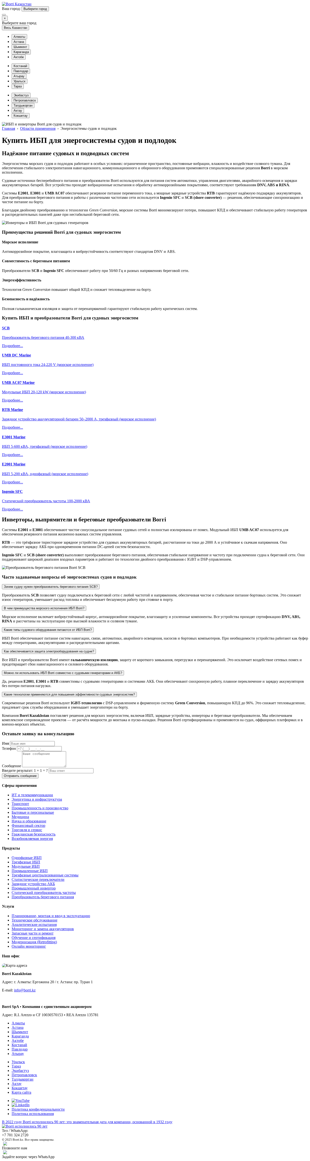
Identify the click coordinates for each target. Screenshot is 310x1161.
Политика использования (33, 1114)
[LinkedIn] (21, 1105)
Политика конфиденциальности (38, 1109)
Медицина (20, 817)
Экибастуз (21, 95)
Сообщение (11, 766)
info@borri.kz (25, 990)
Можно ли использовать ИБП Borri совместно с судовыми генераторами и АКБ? (63, 673)
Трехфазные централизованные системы (45, 875)
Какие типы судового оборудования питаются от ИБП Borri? (48, 630)
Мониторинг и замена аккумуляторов (43, 929)
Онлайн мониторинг (29, 946)
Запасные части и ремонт (33, 933)
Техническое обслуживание (34, 920)
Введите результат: (25, 770)
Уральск (19, 81)
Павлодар (21, 71)
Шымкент (20, 47)
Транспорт (20, 804)
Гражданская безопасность (33, 834)
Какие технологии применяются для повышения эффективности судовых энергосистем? (69, 694)
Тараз (18, 86)
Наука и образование (29, 821)
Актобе (19, 57)
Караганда (21, 52)
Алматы (19, 37)
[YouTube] (21, 1101)
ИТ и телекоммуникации (32, 795)
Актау (18, 110)
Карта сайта (21, 1092)
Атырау (19, 76)
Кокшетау (21, 115)
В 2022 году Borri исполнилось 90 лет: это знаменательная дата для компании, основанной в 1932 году (87, 1122)
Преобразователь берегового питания (43, 897)
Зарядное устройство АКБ (33, 884)
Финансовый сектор (28, 825)
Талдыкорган (23, 105)
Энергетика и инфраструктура (37, 799)
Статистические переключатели (38, 879)
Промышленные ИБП (30, 871)
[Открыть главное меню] (4, 14)
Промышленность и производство (40, 808)
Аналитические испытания (34, 924)
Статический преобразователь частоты (44, 892)
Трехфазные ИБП (26, 862)
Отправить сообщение (20, 776)
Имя (5, 743)
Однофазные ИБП (27, 858)
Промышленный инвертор (34, 888)
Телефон (9, 748)
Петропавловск (25, 100)
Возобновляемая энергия (32, 838)
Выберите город (35, 9)
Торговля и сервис (27, 830)
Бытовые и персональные (33, 812)
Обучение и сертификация (33, 938)
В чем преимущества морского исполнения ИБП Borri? (44, 608)
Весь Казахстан (15, 28)
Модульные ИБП (26, 866)
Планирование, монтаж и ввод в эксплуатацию (51, 916)
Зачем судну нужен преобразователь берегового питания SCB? (51, 586)
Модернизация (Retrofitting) (34, 942)
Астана (19, 42)
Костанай (20, 66)
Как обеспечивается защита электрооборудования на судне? (49, 651)
